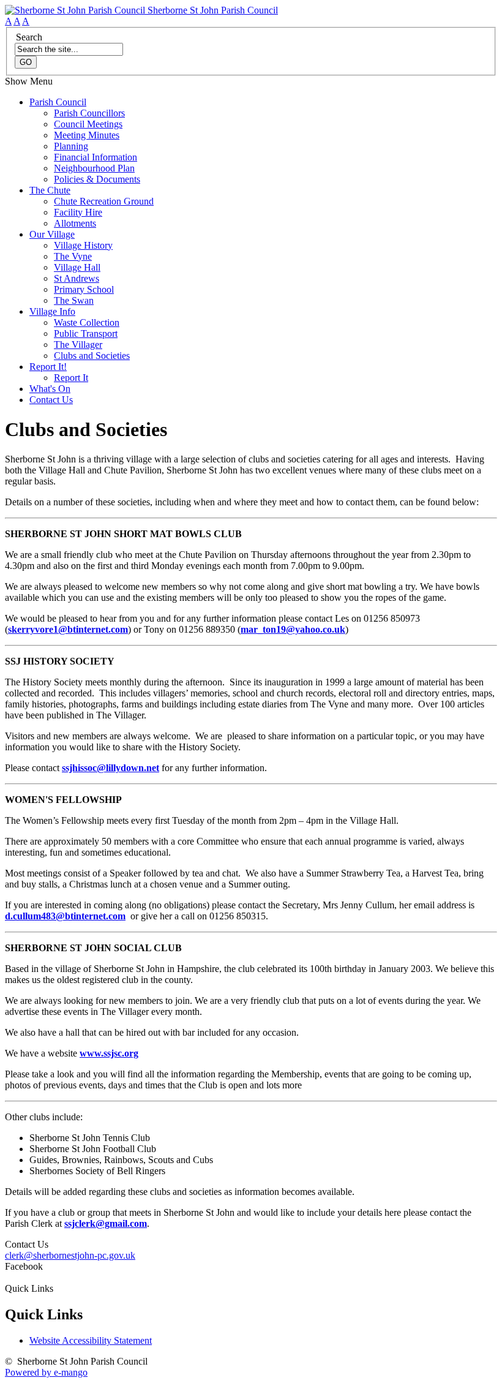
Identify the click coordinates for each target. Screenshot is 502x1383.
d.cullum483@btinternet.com (65, 916)
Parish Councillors (89, 113)
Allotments (75, 223)
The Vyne (73, 256)
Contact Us (51, 399)
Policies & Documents (97, 179)
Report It (71, 377)
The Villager (78, 344)
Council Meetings (88, 124)
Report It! (48, 366)
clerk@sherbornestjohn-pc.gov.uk (70, 1255)
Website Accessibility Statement (90, 1340)
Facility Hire (78, 212)
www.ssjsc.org (109, 1053)
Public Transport (86, 333)
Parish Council (57, 102)
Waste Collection (86, 322)
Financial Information (95, 157)
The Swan (74, 300)
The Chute (49, 190)
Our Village (52, 234)
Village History (83, 245)
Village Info (52, 311)
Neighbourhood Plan (94, 168)
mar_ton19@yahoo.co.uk (293, 629)
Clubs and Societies (92, 355)
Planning (71, 146)
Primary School (84, 289)
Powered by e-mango (46, 1372)
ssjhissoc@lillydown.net (110, 768)
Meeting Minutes (86, 135)
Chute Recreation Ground (104, 201)
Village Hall (77, 267)
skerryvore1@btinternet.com (68, 629)
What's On (49, 388)
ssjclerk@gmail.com (105, 1223)
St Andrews (76, 278)
